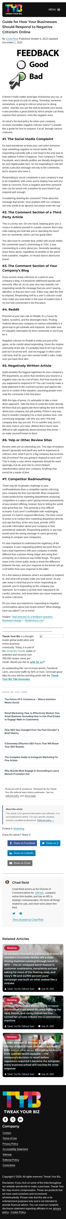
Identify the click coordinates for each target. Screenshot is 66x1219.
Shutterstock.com (34, 620)
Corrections (9, 1165)
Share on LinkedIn (23, 853)
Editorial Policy (11, 1160)
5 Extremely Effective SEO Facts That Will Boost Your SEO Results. (32, 745)
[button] (52, 10)
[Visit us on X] (13, 1119)
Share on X (52, 843)
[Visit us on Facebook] (5, 1119)
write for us (36, 662)
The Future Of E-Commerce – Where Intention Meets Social (30, 701)
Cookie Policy (18, 1212)
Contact (7, 1133)
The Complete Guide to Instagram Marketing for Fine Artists (31, 759)
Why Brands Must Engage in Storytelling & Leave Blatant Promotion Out (32, 772)
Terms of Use (10, 1138)
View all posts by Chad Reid (27, 919)
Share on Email (22, 863)
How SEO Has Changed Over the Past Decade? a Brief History (32, 731)
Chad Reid (12, 39)
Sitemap (7, 1154)
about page (30, 796)
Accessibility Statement (15, 1149)
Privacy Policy (10, 1143)
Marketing (19, 828)
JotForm (39, 892)
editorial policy (12, 796)
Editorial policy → (45, 820)
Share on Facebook (24, 843)
